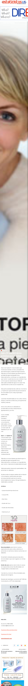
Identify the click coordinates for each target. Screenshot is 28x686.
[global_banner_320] (12, 668)
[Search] (25, 2)
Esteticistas (4, 361)
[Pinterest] (21, 645)
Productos (4, 350)
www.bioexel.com (6, 638)
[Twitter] (18, 645)
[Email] (25, 645)
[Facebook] (14, 645)
